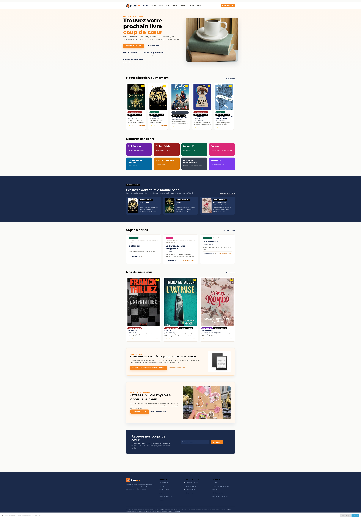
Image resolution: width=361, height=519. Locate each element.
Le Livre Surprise (154, 46)
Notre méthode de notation (221, 486)
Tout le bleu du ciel (179, 117)
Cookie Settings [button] (345, 515)
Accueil (145, 5)
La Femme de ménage (198, 117)
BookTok (182, 5)
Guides (199, 5)
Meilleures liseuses (192, 482)
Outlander (134, 246)
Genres (161, 5)
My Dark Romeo (207, 330)
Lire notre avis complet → (178, 368)
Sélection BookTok (165, 496)
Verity (129, 116)
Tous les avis (230, 78)
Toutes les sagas (229, 230)
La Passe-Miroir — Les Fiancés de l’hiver (224, 117)
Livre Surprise (227, 5)
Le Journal (191, 5)
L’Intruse (167, 330)
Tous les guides (191, 486)
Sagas (168, 5)
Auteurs (174, 5)
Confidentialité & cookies (220, 496)
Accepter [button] (355, 515)
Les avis (153, 5)
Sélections (189, 493)
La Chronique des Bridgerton (175, 247)
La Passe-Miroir (211, 241)
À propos (215, 482)
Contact (215, 489)
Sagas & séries (164, 489)
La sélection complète (227, 193)
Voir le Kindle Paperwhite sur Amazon (148, 367)
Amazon (142, 125)
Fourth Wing (154, 116)
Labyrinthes (132, 330)
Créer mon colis (139, 411)
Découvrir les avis (133, 46)
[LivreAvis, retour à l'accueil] (133, 5)
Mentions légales (217, 493)
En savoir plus (176, 511)
